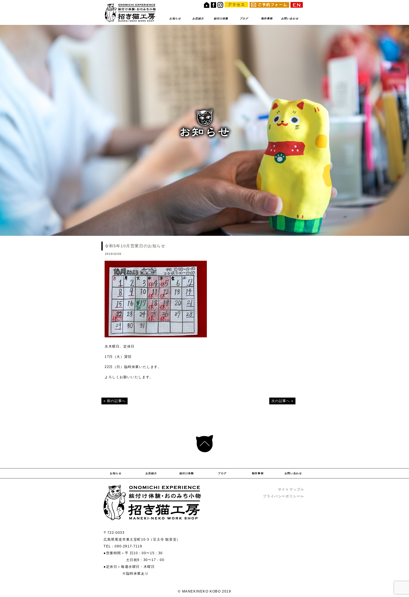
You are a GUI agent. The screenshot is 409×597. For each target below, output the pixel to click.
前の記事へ (116, 401)
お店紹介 (198, 18)
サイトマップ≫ (291, 489)
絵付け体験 (221, 18)
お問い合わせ (290, 18)
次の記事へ (280, 401)
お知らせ (175, 18)
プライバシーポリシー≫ (283, 496)
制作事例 (267, 18)
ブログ (244, 18)
